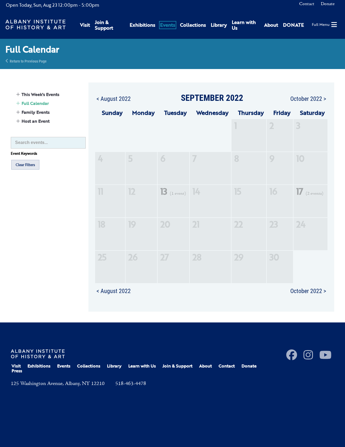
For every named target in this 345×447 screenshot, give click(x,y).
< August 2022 (113, 98)
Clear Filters (25, 164)
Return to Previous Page (28, 61)
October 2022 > (308, 98)
